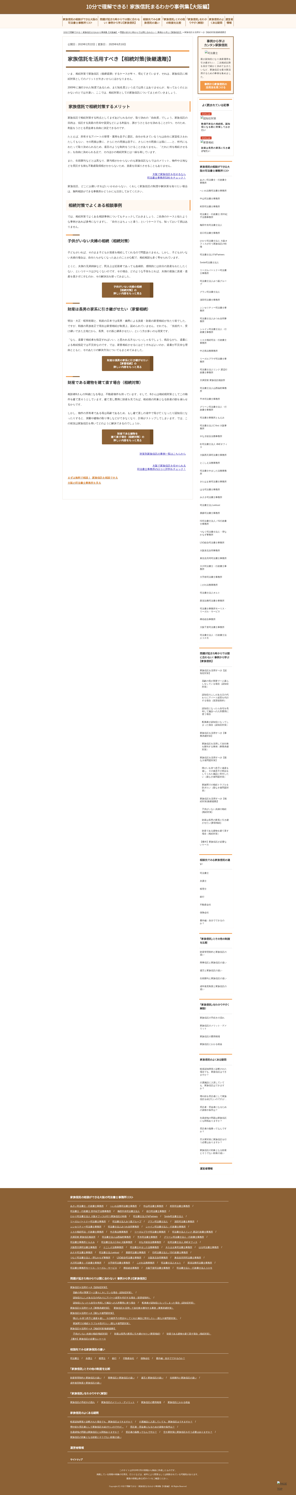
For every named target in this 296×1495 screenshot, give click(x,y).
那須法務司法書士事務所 (212, 600)
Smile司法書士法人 (209, 262)
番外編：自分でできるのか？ (212, 922)
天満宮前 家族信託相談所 (212, 380)
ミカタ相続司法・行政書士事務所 (213, 341)
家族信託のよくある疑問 (213, 1059)
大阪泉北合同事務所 (210, 550)
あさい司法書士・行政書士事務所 (213, 181)
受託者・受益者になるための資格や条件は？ (213, 1108)
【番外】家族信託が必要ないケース (213, 843)
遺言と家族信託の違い (211, 970)
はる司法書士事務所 (210, 489)
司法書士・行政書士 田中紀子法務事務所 (213, 215)
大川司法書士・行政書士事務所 (213, 567)
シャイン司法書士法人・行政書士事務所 (213, 330)
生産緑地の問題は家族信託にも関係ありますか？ (213, 1119)
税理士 (203, 889)
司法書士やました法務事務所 (213, 472)
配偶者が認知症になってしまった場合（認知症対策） (215, 723)
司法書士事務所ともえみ (212, 417)
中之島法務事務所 (209, 351)
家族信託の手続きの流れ (212, 1017)
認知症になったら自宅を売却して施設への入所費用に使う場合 (215, 711)
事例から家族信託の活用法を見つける (215, 85)
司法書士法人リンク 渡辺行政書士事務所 (213, 371)
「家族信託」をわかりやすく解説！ (214, 1006)
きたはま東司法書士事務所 (213, 481)
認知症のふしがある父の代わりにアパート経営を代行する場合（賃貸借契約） (215, 697)
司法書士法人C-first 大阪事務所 (213, 427)
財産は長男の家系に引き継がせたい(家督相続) (215, 821)
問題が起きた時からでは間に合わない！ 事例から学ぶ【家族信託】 (215, 657)
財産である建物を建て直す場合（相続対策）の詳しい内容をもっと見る (127, 437)
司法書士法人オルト (210, 592)
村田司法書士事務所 (210, 206)
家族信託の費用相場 (210, 1036)
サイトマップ (76, 1459)
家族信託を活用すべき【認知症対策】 (213, 672)
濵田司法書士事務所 (210, 299)
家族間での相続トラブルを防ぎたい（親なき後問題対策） (215, 787)
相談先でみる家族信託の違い (215, 862)
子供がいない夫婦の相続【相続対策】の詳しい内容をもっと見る (128, 290)
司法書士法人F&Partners (212, 254)
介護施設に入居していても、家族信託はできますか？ (212, 1085)
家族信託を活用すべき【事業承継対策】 (213, 734)
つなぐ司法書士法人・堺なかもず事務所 (213, 533)
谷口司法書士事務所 (210, 233)
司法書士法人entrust (210, 505)
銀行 (202, 896)
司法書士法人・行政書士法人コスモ (213, 636)
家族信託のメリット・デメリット (213, 1027)
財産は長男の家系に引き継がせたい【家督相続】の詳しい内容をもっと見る (127, 363)
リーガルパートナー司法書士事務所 (213, 271)
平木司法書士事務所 (210, 399)
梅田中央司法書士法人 (211, 225)
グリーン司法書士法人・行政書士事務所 (213, 408)
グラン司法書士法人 (210, 292)
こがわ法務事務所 (209, 585)
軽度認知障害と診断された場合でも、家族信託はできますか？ (213, 1072)
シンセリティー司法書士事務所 (213, 309)
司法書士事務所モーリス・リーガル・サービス (213, 610)
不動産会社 (205, 904)
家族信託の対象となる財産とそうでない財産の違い (213, 1151)
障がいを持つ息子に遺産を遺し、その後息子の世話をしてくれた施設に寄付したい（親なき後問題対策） (215, 772)
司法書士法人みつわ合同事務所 (213, 320)
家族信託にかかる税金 (211, 1044)
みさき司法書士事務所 (211, 497)
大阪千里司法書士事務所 (212, 627)
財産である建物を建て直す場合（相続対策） (215, 832)
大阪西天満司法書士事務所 (213, 455)
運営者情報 (206, 1168)
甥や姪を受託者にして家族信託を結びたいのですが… (213, 1097)
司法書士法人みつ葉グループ (213, 282)
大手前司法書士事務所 (211, 577)
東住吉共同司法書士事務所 (213, 558)
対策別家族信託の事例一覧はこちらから (163, 453)
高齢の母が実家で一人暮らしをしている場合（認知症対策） (215, 684)
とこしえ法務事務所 (210, 463)
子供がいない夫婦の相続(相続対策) (214, 810)
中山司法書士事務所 (210, 198)
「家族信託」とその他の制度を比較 (215, 940)
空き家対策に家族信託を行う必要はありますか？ (213, 1141)
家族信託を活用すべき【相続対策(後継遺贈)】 (213, 800)
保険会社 (204, 912)
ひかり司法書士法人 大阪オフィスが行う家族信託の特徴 (213, 244)
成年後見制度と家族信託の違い (213, 987)
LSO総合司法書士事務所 (212, 542)
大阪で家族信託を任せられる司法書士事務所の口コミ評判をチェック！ (161, 467)
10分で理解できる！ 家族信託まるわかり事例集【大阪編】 (148, 6)
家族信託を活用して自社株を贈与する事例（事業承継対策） (215, 746)
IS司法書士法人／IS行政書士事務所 (213, 522)
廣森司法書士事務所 (210, 513)
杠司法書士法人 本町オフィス (213, 445)
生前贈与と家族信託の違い (213, 978)
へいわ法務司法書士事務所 (213, 190)
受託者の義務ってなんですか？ (213, 1130)
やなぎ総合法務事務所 (211, 436)
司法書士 (204, 873)
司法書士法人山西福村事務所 (213, 389)
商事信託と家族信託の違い (213, 962)
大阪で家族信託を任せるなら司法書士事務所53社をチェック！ (166, 176)
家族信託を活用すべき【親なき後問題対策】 (213, 759)
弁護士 (203, 881)
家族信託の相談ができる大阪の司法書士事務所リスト (215, 168)
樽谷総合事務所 (207, 619)
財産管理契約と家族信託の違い (213, 953)
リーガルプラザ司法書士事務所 (213, 360)
